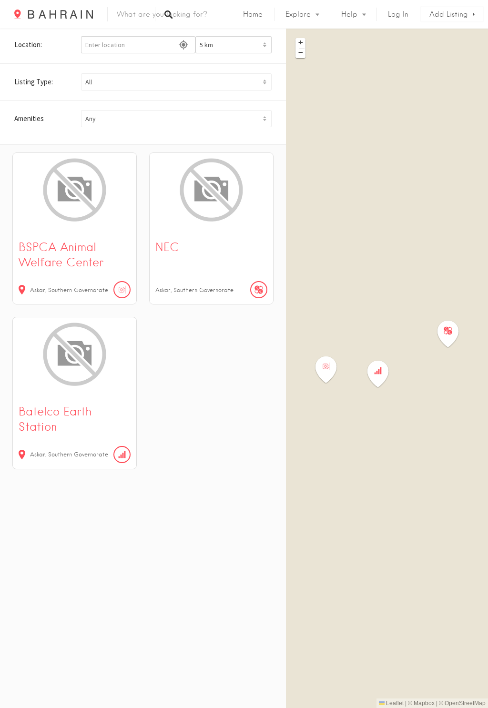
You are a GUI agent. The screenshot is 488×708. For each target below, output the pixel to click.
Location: (28, 44)
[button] (176, 82)
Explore (298, 14)
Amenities (29, 118)
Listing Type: (33, 81)
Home (253, 14)
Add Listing (448, 14)
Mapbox (424, 703)
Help (349, 14)
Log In (398, 14)
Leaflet (394, 703)
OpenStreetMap (465, 703)
